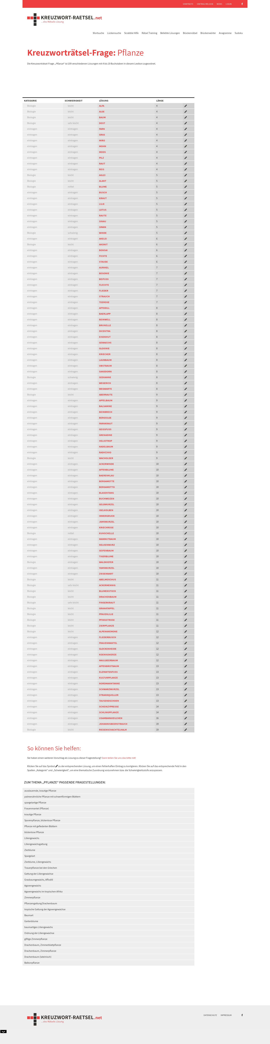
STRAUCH (104, 296)
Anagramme (225, 33)
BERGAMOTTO (107, 487)
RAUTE (103, 215)
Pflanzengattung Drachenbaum (40, 903)
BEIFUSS (104, 279)
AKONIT (103, 244)
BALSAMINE (105, 406)
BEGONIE (104, 273)
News (219, 3)
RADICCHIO (105, 452)
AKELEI (103, 238)
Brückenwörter (208, 33)
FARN (102, 129)
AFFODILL (104, 308)
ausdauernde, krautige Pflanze (40, 790)
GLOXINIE (104, 348)
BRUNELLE (105, 325)
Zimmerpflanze (32, 897)
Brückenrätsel (190, 33)
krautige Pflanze (32, 814)
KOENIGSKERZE (108, 654)
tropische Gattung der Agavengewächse (44, 909)
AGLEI (102, 175)
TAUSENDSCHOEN (109, 700)
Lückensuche (114, 33)
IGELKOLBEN (106, 510)
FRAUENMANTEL (108, 643)
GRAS (102, 134)
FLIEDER (103, 290)
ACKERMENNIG (107, 585)
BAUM (102, 117)
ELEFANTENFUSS (108, 672)
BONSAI (103, 250)
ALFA (101, 105)
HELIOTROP (105, 440)
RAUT (102, 163)
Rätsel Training (149, 33)
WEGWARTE (105, 388)
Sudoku (239, 33)
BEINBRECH (105, 412)
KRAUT (103, 198)
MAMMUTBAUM (107, 539)
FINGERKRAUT (107, 602)
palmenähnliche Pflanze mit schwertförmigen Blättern (52, 796)
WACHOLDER (106, 458)
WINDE (103, 232)
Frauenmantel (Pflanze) (36, 808)
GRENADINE (105, 435)
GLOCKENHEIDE (107, 648)
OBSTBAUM (105, 365)
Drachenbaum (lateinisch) (37, 956)
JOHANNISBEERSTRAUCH (113, 724)
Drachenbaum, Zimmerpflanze (40, 951)
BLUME (103, 186)
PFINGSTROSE (107, 620)
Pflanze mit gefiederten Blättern (40, 826)
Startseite (188, 3)
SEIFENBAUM (106, 550)
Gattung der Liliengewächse (38, 873)
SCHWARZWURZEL (109, 689)
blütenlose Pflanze (34, 832)
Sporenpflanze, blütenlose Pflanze (42, 820)
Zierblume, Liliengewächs (37, 862)
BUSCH (103, 192)
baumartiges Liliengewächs (38, 927)
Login (229, 3)
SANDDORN (105, 371)
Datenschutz (210, 1015)
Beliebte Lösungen (170, 33)
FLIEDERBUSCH (107, 637)
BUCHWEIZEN (106, 498)
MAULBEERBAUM (108, 660)
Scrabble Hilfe (131, 33)
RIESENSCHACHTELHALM (113, 729)
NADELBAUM (106, 446)
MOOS (102, 152)
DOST (102, 123)
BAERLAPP (104, 313)
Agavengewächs (32, 885)
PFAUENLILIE (106, 614)
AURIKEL (104, 267)
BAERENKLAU (106, 475)
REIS (101, 169)
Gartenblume (31, 921)
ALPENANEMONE (108, 631)
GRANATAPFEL (107, 608)
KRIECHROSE (106, 527)
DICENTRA (104, 331)
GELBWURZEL (106, 504)
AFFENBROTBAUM (109, 666)
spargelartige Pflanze (35, 802)
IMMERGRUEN (107, 516)
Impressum (226, 1015)
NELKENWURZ (107, 544)
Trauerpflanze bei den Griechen (40, 867)
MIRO (102, 140)
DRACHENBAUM (107, 596)
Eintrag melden (205, 3)
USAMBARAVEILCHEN (110, 718)
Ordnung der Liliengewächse (39, 933)
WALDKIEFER (106, 562)
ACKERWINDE (106, 464)
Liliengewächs (31, 838)
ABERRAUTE (105, 394)
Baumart (28, 915)
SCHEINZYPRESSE (109, 706)
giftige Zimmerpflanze (35, 939)
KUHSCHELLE (106, 533)
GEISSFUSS (105, 429)
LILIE (102, 204)
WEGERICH (105, 383)
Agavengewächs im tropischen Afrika (43, 891)
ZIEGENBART (106, 573)
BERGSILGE (105, 417)
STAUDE (103, 261)
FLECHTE (104, 284)
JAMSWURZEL (106, 521)
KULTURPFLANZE (108, 677)
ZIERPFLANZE (106, 625)
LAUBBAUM (105, 360)
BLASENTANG (106, 492)
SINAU (102, 221)
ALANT (102, 181)
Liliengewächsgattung (35, 844)
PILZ (101, 157)
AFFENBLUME (106, 469)
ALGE (102, 111)
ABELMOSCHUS (107, 579)
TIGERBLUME (106, 556)
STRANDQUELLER (108, 695)
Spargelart (29, 856)
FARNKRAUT (105, 423)
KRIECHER (104, 354)
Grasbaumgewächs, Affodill (38, 879)
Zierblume (29, 850)
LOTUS (102, 209)
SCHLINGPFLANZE (109, 712)
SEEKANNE (105, 377)
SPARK (102, 227)
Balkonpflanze (32, 962)
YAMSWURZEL (106, 568)
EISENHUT (105, 336)
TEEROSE (104, 302)
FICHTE (103, 256)
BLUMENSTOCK (107, 591)
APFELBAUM (105, 400)
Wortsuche (98, 33)
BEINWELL (104, 319)
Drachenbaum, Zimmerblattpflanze (42, 945)
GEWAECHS (105, 342)
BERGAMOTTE (106, 481)
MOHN (102, 146)
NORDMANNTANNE (109, 683)
